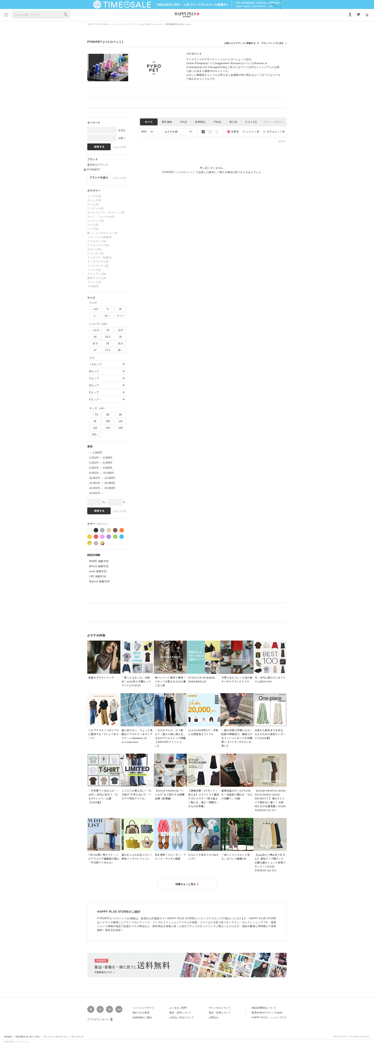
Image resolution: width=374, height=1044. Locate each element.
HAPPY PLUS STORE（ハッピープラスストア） (109, 24)
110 (120, 421)
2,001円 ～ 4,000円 (100, 457)
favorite (358, 15)
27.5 (107, 350)
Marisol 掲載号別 (99, 581)
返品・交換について (220, 1012)
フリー (120, 315)
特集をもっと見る (186, 884)
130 (108, 427)
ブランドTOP (273, 43)
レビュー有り (250, 131)
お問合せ (214, 1017)
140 (120, 427)
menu (6, 15)
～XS (95, 309)
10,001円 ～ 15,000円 (102, 477)
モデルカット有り (274, 131)
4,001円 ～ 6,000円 (100, 462)
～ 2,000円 (95, 452)
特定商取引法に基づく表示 (28, 1037)
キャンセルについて (220, 1007)
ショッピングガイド (143, 1007)
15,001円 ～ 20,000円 (102, 483)
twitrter (100, 1009)
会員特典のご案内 (142, 1017)
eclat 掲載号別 (98, 571)
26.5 (120, 343)
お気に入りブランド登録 (241, 43)
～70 (95, 414)
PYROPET (93, 169)
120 (95, 427)
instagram (109, 1009)
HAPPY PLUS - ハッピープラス (269, 1017)
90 (120, 414)
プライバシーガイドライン (55, 1037)
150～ (95, 434)
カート (366, 15)
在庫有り (233, 131)
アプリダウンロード (98, 1019)
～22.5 (95, 330)
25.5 (95, 343)
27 (95, 350)
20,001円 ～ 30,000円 (102, 488)
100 (108, 421)
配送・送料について (180, 1012)
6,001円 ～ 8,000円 (100, 467)
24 (95, 336)
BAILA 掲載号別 (98, 566)
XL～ (108, 315)
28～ (120, 350)
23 (107, 330)
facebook (90, 1009)
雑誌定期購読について (264, 1007)
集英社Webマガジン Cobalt (267, 1012)
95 (95, 421)
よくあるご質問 (177, 1007)
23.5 (120, 330)
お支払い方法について (181, 1017)
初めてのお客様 (140, 1012)
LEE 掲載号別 (97, 576)
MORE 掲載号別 (99, 561)
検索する (66, 15)
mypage (350, 15)
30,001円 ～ (96, 493)
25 (120, 336)
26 (107, 343)
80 (107, 414)
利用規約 (8, 1037)
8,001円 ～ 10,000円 (101, 472)
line (118, 1009)
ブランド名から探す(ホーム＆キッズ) (149, 24)
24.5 (107, 336)
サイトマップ (77, 1037)
